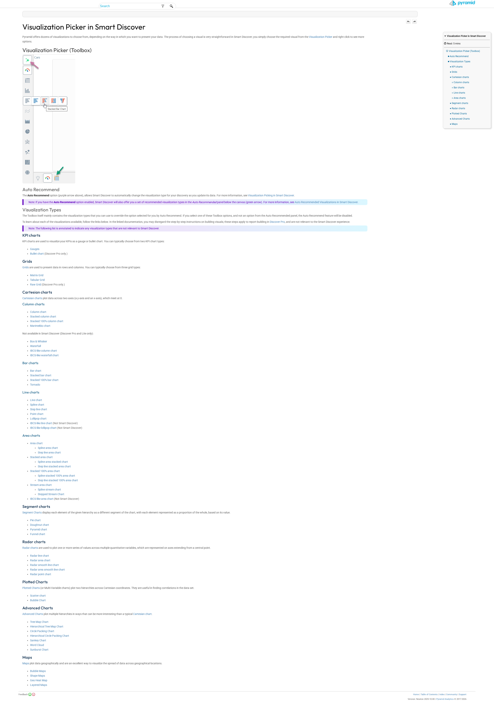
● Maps (454, 124)
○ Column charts (460, 82)
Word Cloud (37, 645)
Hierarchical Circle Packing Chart (49, 635)
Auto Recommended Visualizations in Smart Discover (326, 202)
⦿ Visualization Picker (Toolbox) (463, 51)
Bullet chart (37, 253)
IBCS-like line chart (41, 423)
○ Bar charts (458, 87)
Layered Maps (38, 684)
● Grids (453, 72)
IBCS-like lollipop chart (43, 427)
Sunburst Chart (39, 649)
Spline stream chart (49, 489)
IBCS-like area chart (41, 498)
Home (416, 694)
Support (462, 694)
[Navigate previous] (408, 21)
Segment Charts (32, 512)
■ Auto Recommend (458, 56)
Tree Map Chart (39, 621)
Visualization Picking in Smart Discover (271, 195)
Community (451, 694)
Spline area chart (48, 447)
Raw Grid (35, 284)
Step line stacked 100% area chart (58, 480)
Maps (25, 663)
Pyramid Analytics (445, 699)
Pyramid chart (38, 529)
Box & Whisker (38, 341)
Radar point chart (40, 574)
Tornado (35, 384)
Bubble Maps (38, 671)
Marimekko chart (40, 325)
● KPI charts (456, 66)
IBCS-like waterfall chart (44, 355)
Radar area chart (40, 560)
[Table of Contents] (414, 13)
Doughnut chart (39, 524)
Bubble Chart (38, 600)
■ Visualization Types (459, 61)
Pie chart (35, 520)
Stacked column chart (43, 316)
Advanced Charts (32, 613)
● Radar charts (457, 108)
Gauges (34, 249)
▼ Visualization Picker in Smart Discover (465, 36)
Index (441, 694)
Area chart (36, 443)
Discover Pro (277, 221)
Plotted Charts (31, 587)
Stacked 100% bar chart (44, 380)
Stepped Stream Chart (51, 494)
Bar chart (35, 370)
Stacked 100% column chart (46, 321)
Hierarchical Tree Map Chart (46, 626)
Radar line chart (39, 555)
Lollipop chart (38, 418)
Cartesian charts (32, 298)
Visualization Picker (320, 36)
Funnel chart (37, 534)
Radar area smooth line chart (47, 569)
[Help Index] (417, 13)
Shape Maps (37, 675)
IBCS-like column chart (43, 350)
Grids (25, 267)
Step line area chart (49, 452)
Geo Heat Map (38, 680)
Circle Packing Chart (42, 631)
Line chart (36, 400)
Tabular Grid (37, 279)
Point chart (36, 413)
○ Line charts (458, 92)
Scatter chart (38, 595)
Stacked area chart (41, 457)
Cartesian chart (142, 613)
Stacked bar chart (40, 375)
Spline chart (37, 404)
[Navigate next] (414, 21)
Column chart (38, 311)
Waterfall (35, 346)
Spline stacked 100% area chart (56, 475)
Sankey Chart (38, 640)
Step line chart (38, 409)
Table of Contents (429, 694)
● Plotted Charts (458, 113)
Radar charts (30, 547)
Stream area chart (41, 484)
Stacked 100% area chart (45, 471)
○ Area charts (459, 98)
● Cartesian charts (459, 77)
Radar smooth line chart (44, 564)
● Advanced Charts (460, 118)
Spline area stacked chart (53, 461)
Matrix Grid (36, 275)
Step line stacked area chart (54, 466)
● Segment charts (459, 103)
